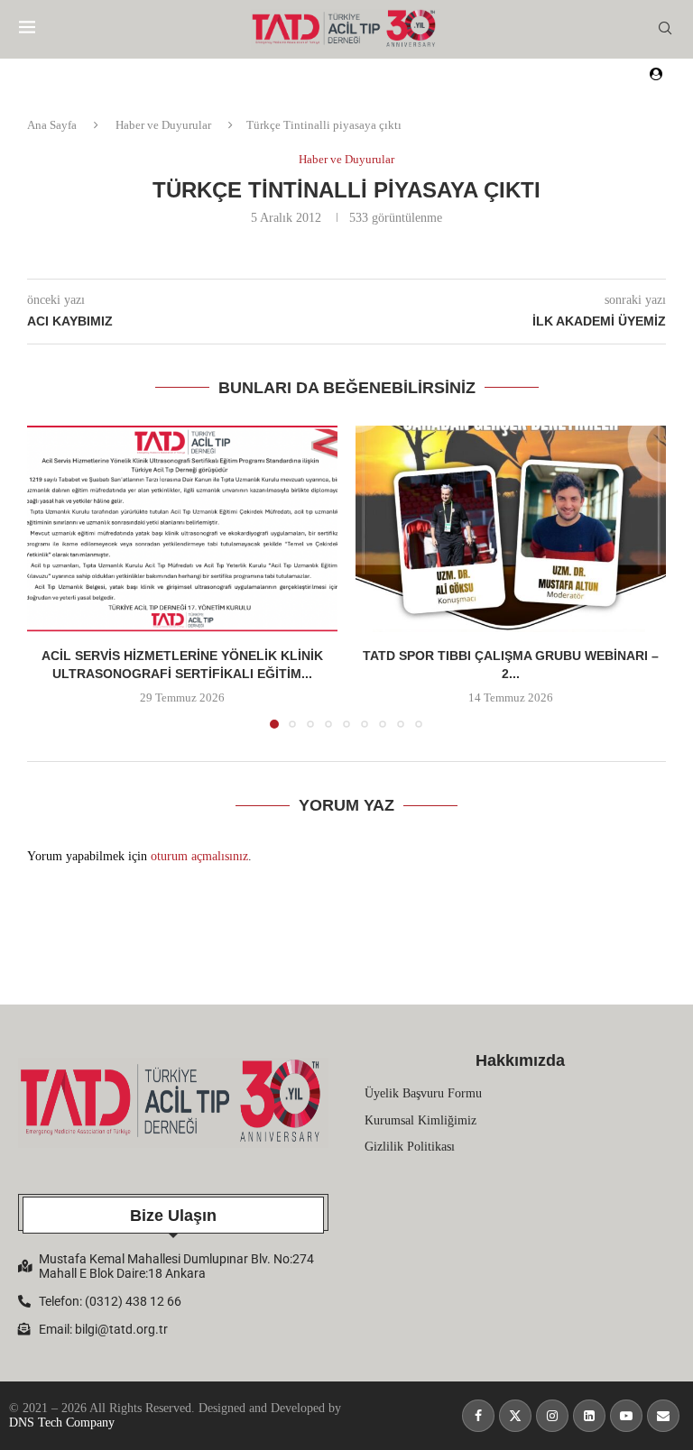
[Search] (665, 29)
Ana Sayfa (52, 125)
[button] (51, 576)
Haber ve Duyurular (163, 125)
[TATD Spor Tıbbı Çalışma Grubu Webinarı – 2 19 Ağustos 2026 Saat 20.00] (511, 529)
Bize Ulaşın (173, 1216)
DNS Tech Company (62, 1422)
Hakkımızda (520, 1060)
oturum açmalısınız (199, 856)
